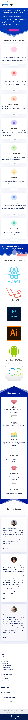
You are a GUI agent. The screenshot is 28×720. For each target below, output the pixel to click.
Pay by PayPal (8, 712)
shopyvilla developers (18, 718)
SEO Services (4, 676)
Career (3, 654)
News (3, 652)
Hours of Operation (18, 710)
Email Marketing (5, 682)
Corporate (4, 650)
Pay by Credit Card (17, 712)
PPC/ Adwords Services (7, 680)
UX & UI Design (5, 663)
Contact (3, 656)
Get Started (14, 29)
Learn (14, 64)
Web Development (6, 667)
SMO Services (5, 678)
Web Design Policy (8, 710)
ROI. (23, 25)
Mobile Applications (6, 665)
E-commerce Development (8, 669)
